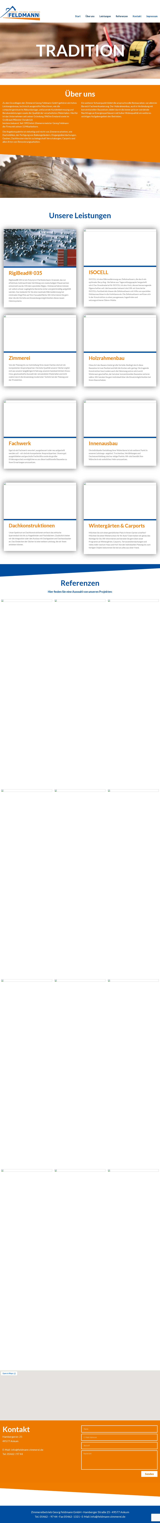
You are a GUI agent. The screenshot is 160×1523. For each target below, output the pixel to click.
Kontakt (137, 16)
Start (77, 16)
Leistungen (105, 16)
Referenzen (122, 16)
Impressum (152, 16)
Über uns (90, 16)
